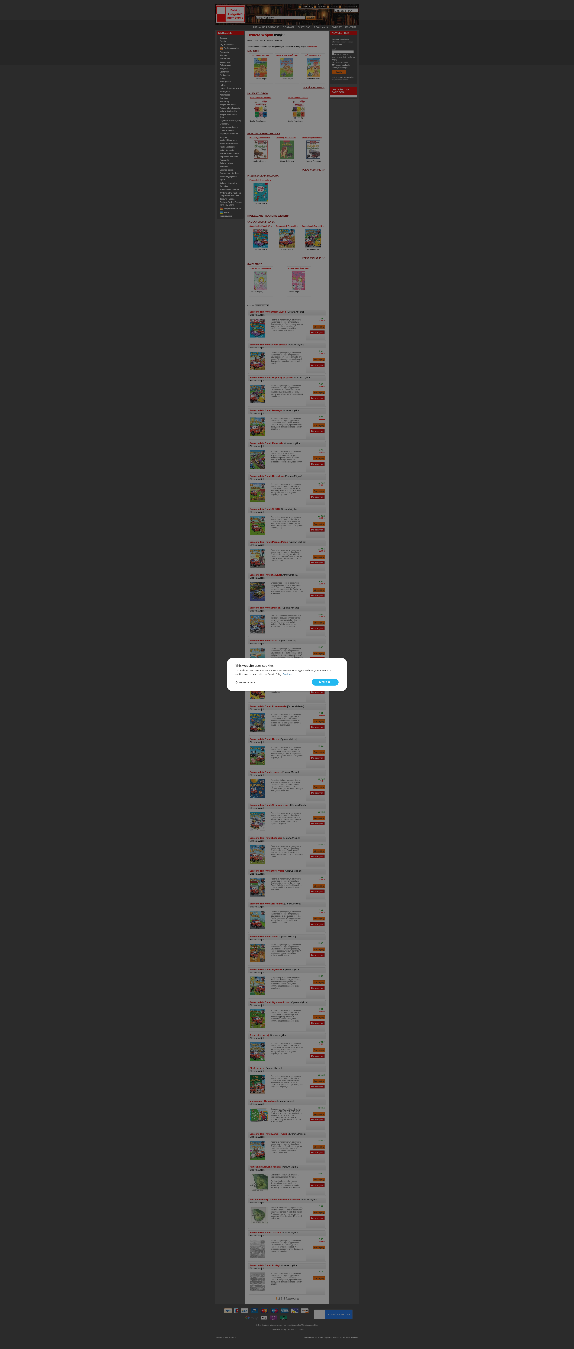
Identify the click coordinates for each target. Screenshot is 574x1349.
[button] (245, 682)
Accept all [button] (325, 682)
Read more (288, 673)
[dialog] (287, 674)
